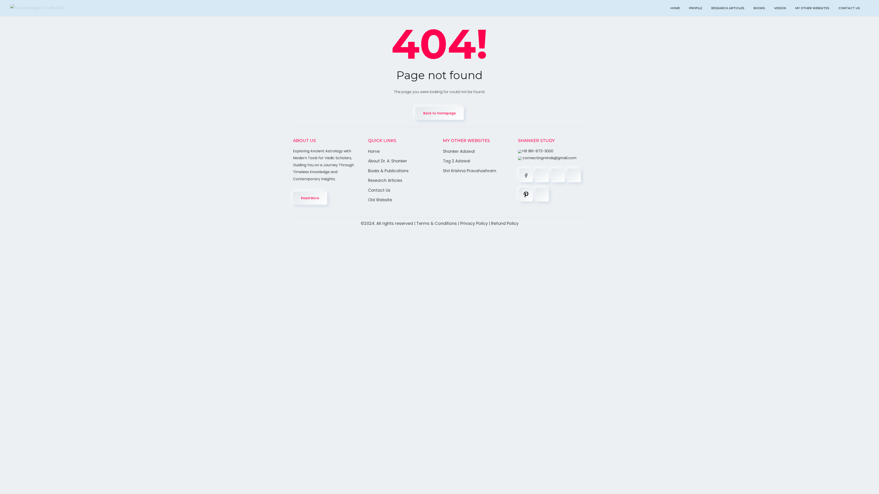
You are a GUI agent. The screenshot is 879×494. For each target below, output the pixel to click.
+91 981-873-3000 (537, 151)
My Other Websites (812, 8)
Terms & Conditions (436, 223)
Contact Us (849, 8)
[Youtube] (542, 194)
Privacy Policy (474, 223)
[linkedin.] (558, 175)
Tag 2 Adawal (456, 161)
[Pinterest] (526, 194)
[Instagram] (574, 175)
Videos (780, 8)
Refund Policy (504, 223)
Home (675, 8)
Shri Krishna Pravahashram (469, 171)
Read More (310, 198)
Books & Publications (388, 171)
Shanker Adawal (459, 151)
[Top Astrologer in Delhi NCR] (36, 8)
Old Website (380, 200)
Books (759, 8)
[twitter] (542, 175)
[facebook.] (526, 175)
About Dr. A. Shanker (387, 161)
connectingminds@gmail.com (549, 158)
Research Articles (727, 8)
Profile (695, 8)
